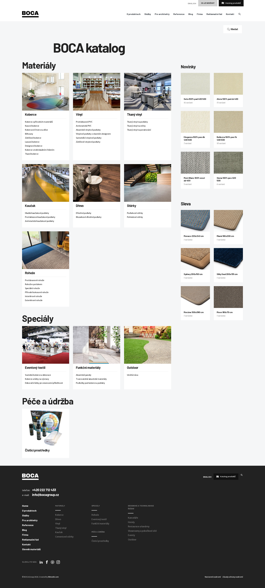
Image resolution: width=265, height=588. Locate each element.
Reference (179, 14)
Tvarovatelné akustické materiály (91, 379)
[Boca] (30, 14)
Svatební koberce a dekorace (38, 375)
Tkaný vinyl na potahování (139, 130)
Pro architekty (162, 14)
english (192, 3)
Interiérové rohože (33, 296)
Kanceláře (133, 518)
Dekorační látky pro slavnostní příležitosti (44, 383)
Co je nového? (207, 3)
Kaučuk (30, 206)
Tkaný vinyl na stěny (136, 126)
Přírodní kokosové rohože (36, 292)
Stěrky (131, 206)
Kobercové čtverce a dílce (36, 130)
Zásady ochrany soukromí (232, 577)
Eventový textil (35, 367)
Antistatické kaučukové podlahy (39, 221)
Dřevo (80, 206)
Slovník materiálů (31, 549)
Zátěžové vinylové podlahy (88, 142)
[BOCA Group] (30, 476)
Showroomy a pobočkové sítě (142, 531)
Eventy (131, 535)
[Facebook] (47, 562)
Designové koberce (33, 146)
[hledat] (239, 14)
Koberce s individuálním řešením (39, 150)
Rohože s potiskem (33, 284)
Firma (200, 14)
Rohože (30, 273)
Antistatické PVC (83, 126)
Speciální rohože (32, 288)
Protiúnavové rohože (34, 280)
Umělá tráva (132, 375)
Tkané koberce (31, 154)
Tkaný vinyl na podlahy (137, 122)
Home (25, 505)
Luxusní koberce (32, 142)
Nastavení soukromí (213, 577)
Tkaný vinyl (134, 114)
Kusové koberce (32, 126)
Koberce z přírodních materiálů (39, 122)
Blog (190, 14)
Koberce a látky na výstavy (37, 379)
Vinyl (79, 114)
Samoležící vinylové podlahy (88, 138)
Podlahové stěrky (135, 213)
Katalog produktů (233, 3)
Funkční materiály (88, 367)
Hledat (234, 29)
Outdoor (132, 367)
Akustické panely (83, 375)
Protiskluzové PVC (84, 122)
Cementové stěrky (64, 536)
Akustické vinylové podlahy (88, 130)
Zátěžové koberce (33, 138)
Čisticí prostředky (37, 450)
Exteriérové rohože (33, 300)
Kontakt (230, 14)
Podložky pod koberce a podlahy (90, 383)
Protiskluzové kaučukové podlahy (40, 217)
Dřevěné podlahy (83, 213)
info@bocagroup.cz (45, 495)
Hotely (131, 522)
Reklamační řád (214, 14)
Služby (147, 14)
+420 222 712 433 (44, 490)
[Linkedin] (41, 562)
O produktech (134, 14)
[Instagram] (58, 562)
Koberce (30, 114)
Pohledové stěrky (135, 217)
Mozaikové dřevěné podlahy (88, 217)
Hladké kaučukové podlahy (37, 213)
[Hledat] (241, 474)
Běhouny (29, 134)
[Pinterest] (52, 562)
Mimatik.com (53, 577)
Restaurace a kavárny (138, 526)
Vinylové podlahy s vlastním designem (93, 134)
